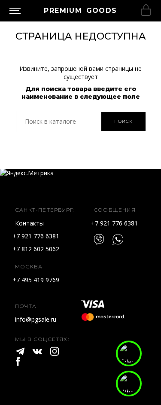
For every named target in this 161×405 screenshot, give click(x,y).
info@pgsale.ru (35, 319)
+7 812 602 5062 (35, 249)
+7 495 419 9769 (35, 280)
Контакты (29, 223)
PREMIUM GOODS (80, 10)
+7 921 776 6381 (35, 236)
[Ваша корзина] (146, 10)
